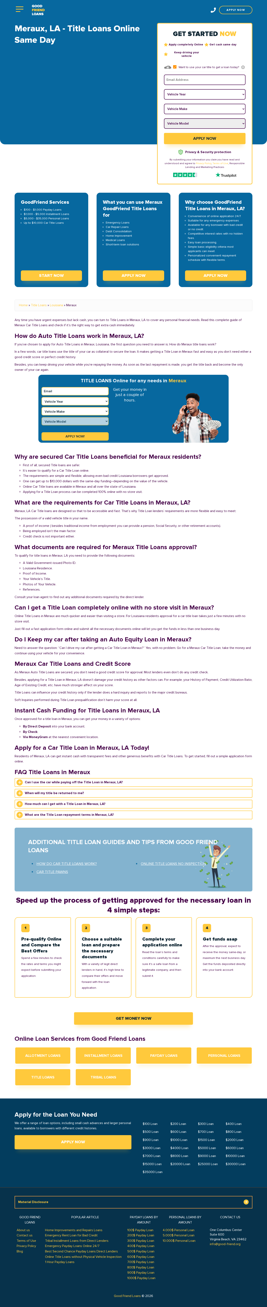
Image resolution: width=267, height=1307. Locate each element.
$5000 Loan (207, 1148)
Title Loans (39, 305)
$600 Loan (178, 1132)
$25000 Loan (208, 1164)
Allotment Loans (42, 1055)
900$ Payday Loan (140, 1273)
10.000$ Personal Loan (179, 1241)
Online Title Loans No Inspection (173, 863)
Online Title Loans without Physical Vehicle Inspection (83, 1257)
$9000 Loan (207, 1156)
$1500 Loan (206, 1140)
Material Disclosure (33, 1202)
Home (23, 305)
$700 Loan (206, 1132)
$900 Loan (151, 1140)
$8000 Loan (179, 1156)
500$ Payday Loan (140, 1251)
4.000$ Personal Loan (178, 1230)
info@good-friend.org (225, 1244)
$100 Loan (150, 1124)
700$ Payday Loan (140, 1262)
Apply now (236, 10)
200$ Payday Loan (140, 1235)
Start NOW (51, 275)
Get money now (133, 1018)
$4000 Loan (179, 1148)
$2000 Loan (234, 1140)
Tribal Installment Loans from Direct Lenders (76, 1241)
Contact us (25, 1235)
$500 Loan (151, 1132)
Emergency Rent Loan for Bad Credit (71, 1235)
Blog (20, 1251)
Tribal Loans (103, 1077)
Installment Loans (103, 1055)
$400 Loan (234, 1124)
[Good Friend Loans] (38, 10)
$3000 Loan (151, 1148)
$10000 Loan (235, 1156)
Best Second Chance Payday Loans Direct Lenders (81, 1251)
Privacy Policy (203, 163)
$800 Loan (233, 1132)
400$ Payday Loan (140, 1246)
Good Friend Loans (127, 1296)
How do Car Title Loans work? (67, 863)
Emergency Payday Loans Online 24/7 (72, 1246)
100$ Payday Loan (140, 1230)
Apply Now (73, 1142)
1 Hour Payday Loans (59, 1262)
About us (23, 1230)
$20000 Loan (180, 1164)
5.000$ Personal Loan (178, 1235)
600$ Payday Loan (140, 1257)
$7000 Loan (151, 1156)
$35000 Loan (152, 1172)
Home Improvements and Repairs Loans (73, 1230)
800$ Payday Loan (140, 1267)
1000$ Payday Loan (141, 1278)
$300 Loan (206, 1124)
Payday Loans (164, 1055)
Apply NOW (134, 275)
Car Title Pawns (52, 872)
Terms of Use (220, 163)
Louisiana (56, 305)
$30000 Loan (236, 1164)
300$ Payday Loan (140, 1241)
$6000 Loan (235, 1148)
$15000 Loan (152, 1164)
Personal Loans (224, 1055)
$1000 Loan (178, 1140)
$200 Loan (178, 1124)
